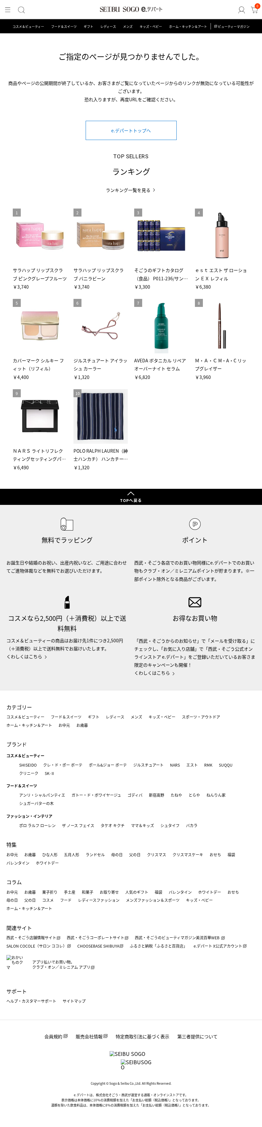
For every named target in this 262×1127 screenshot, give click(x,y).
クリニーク (28, 773)
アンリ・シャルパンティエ (42, 795)
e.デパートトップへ (131, 130)
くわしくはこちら (24, 656)
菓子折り (50, 892)
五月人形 (71, 854)
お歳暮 (82, 725)
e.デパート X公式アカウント (218, 946)
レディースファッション (98, 900)
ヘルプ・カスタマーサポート (31, 1001)
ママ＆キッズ (142, 825)
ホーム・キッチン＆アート (188, 26)
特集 (11, 844)
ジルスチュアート (148, 765)
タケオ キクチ (113, 825)
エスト (192, 765)
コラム (14, 882)
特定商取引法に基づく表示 (142, 1036)
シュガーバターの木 (36, 803)
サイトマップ (74, 1001)
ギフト (88, 26)
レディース (108, 26)
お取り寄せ (109, 892)
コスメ (48, 900)
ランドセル (95, 854)
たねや (176, 795)
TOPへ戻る (131, 500)
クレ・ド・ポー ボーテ (62, 765)
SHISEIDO (28, 765)
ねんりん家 (216, 795)
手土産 (69, 892)
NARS (175, 765)
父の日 (135, 854)
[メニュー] (8, 10)
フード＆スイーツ (64, 26)
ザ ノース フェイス (78, 825)
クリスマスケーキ (188, 854)
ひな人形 (50, 854)
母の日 (117, 854)
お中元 (64, 725)
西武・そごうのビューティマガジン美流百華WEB (177, 937)
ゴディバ (135, 795)
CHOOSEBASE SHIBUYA (98, 946)
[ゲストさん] (241, 10)
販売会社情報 (89, 1036)
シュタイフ (170, 825)
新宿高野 (156, 795)
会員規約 (53, 1036)
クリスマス (156, 854)
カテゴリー (19, 707)
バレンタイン (17, 863)
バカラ (191, 825)
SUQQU (226, 765)
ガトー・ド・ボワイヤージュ (96, 795)
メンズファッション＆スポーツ (153, 900)
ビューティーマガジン (234, 26)
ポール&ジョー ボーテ (108, 765)
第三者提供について (197, 1036)
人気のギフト (136, 892)
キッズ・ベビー (151, 26)
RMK (208, 765)
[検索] (21, 10)
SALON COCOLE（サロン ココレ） (36, 946)
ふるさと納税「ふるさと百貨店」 (158, 946)
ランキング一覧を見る (128, 190)
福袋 (231, 854)
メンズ (128, 26)
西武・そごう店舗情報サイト (31, 937)
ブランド (16, 744)
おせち (215, 854)
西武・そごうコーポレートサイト (95, 937)
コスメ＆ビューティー (28, 26)
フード (66, 900)
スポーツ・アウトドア (201, 717)
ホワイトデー (47, 863)
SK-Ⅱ (50, 773)
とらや (194, 795)
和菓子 (87, 892)
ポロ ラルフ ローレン (37, 825)
